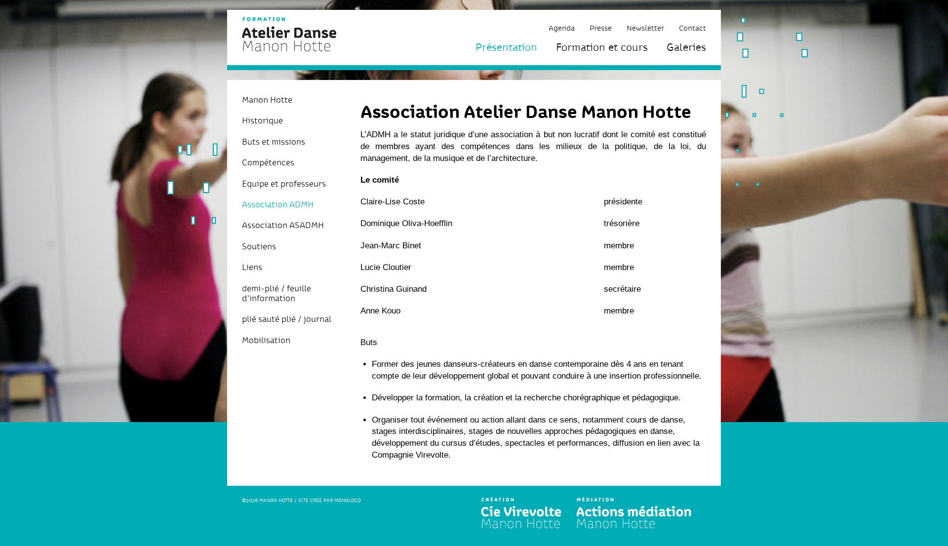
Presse (601, 28)
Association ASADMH (283, 225)
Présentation (506, 47)
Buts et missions (273, 142)
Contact (692, 28)
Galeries (686, 47)
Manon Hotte (267, 100)
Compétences (268, 162)
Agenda (562, 28)
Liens (252, 267)
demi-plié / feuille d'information (276, 293)
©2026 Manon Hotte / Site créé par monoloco (301, 500)
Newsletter (645, 28)
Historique (262, 120)
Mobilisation (266, 340)
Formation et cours (602, 47)
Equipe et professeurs (284, 184)
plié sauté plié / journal (286, 319)
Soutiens (259, 246)
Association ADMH (278, 204)
